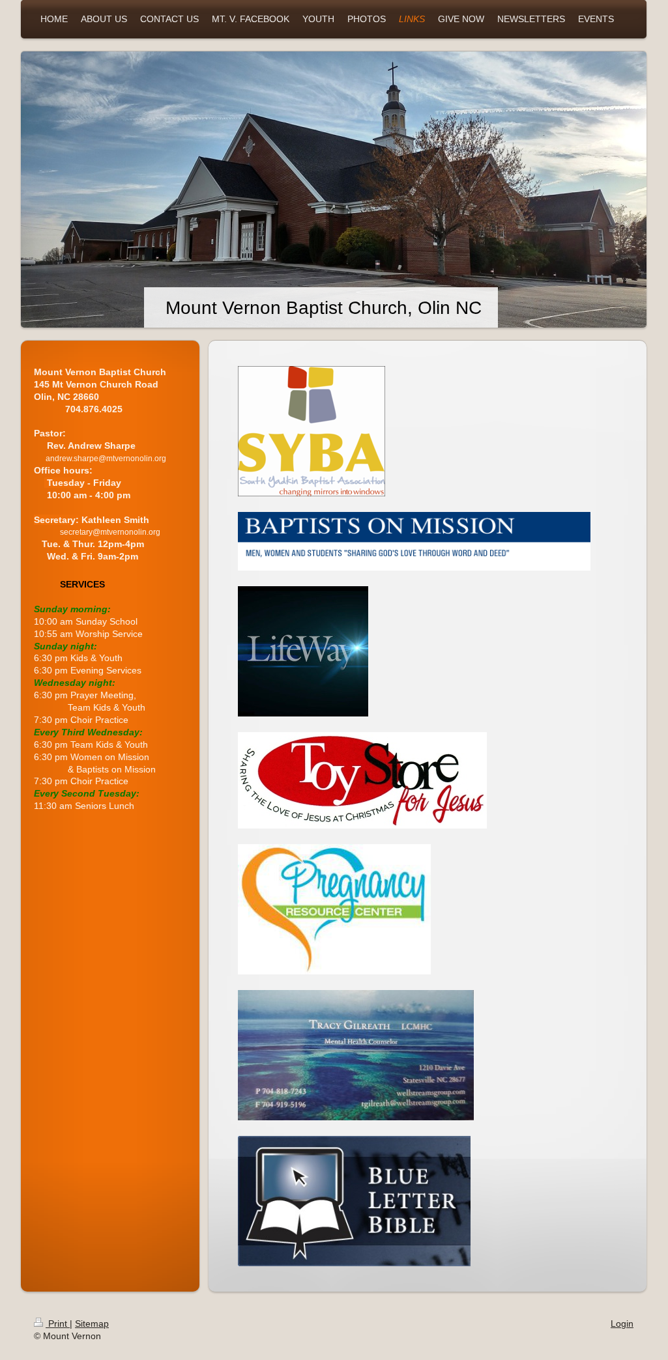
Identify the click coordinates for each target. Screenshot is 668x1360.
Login (622, 1323)
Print (58, 1323)
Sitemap (92, 1323)
